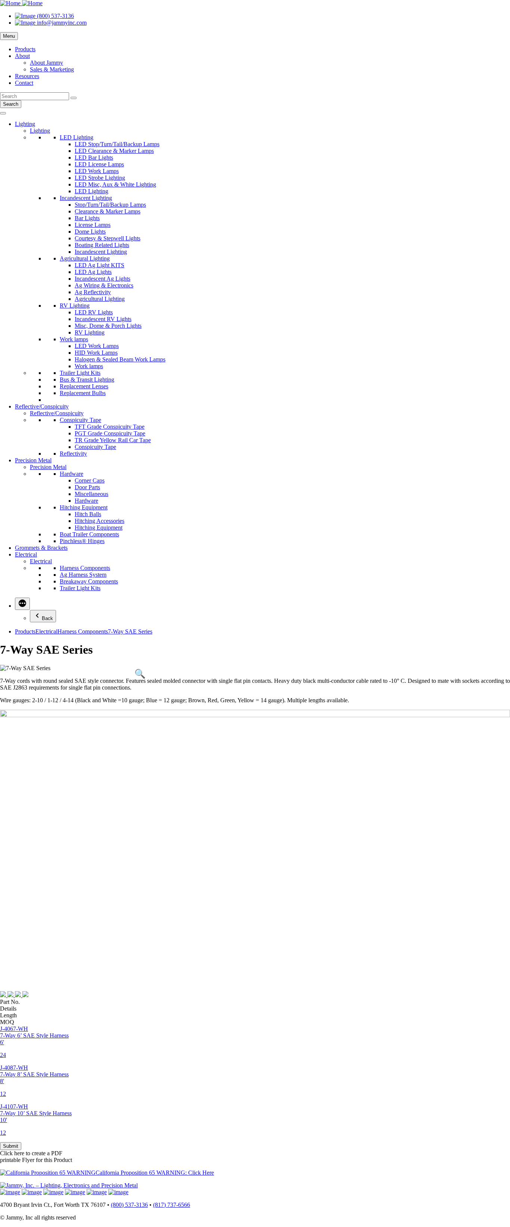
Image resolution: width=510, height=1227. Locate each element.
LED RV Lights (94, 312)
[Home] (21, 3)
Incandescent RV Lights (103, 319)
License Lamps (93, 225)
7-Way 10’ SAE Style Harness (36, 1113)
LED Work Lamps (97, 171)
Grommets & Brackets (41, 548)
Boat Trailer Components (89, 534)
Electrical (26, 554)
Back (47, 618)
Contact (24, 83)
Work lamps (74, 339)
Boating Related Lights (102, 245)
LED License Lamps (99, 164)
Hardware (71, 474)
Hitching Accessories (99, 521)
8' (2, 1081)
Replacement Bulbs (83, 393)
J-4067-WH (14, 1029)
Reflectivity (73, 453)
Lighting (25, 124)
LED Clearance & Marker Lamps (114, 151)
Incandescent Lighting (86, 198)
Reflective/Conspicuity (42, 406)
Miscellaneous (91, 494)
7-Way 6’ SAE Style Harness (34, 1035)
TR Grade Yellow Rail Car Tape (113, 440)
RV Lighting (75, 305)
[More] (22, 604)
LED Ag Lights (93, 272)
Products (25, 49)
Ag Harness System (83, 574)
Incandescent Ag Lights (102, 278)
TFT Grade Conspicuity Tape (109, 426)
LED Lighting (76, 137)
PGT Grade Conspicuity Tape (110, 433)
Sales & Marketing (52, 69)
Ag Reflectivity (93, 292)
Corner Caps (90, 480)
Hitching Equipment (84, 507)
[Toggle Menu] (3, 113)
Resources (27, 76)
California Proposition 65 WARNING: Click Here (155, 1172)
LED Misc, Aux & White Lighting (115, 184)
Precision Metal (33, 460)
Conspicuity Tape (80, 420)
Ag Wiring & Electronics (104, 285)
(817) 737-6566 (171, 1205)
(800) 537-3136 (129, 1205)
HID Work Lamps (96, 352)
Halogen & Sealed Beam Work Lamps (120, 359)
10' (3, 1120)
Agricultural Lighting (85, 258)
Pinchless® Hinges (82, 541)
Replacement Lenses (84, 386)
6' (2, 1042)
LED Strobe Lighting (100, 178)
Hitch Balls (88, 514)
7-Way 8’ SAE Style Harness (34, 1074)
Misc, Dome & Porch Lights (108, 326)
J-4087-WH (14, 1067)
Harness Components (85, 568)
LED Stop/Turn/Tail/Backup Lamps (117, 144)
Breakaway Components (89, 581)
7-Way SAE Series (130, 631)
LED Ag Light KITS (99, 265)
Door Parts (87, 487)
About (22, 56)
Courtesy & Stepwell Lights (107, 238)
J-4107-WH (14, 1106)
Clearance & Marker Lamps (107, 211)
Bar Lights (87, 218)
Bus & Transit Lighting (87, 379)
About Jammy (46, 62)
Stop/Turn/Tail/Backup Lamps (110, 204)
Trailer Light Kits (80, 373)
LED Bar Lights (94, 157)
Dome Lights (90, 231)
